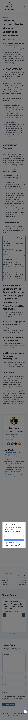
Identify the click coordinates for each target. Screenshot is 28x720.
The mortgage (9, 189)
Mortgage (5, 17)
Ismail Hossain (7, 39)
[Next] (23, 615)
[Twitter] (15, 443)
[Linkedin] (12, 443)
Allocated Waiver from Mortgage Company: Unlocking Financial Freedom (7, 577)
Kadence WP (17, 715)
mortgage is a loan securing (16, 346)
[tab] (10, 633)
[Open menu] (24, 6)
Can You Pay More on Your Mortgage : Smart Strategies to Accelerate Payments (15, 474)
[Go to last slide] (4, 615)
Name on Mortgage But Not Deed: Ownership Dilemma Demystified (22, 577)
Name (5, 677)
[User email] (19, 443)
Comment (6, 655)
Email (5, 685)
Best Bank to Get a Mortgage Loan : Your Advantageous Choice (14, 463)
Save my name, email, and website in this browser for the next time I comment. (14, 698)
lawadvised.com (9, 439)
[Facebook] (8, 443)
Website (5, 692)
